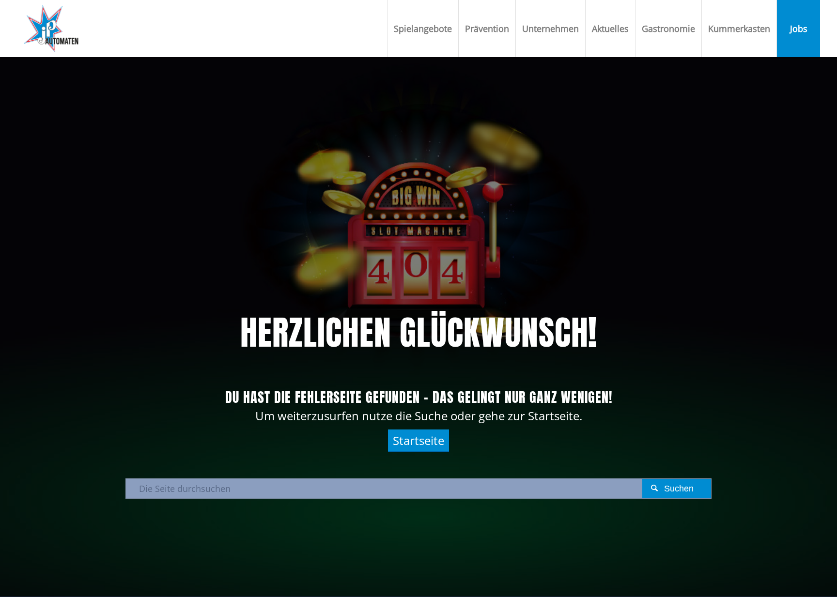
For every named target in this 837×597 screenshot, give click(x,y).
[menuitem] (422, 28)
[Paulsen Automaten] (51, 28)
